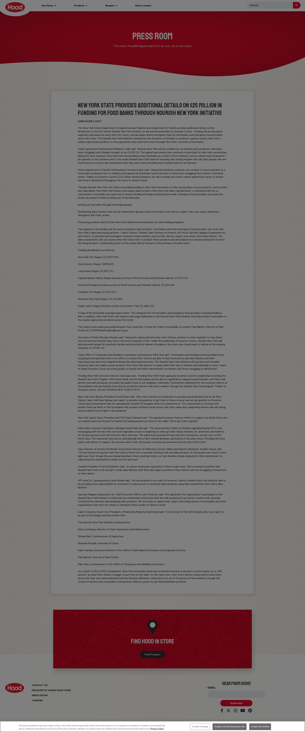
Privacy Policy (157, 728)
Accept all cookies (260, 726)
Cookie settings (200, 726)
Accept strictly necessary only (229, 726)
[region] (152, 726)
